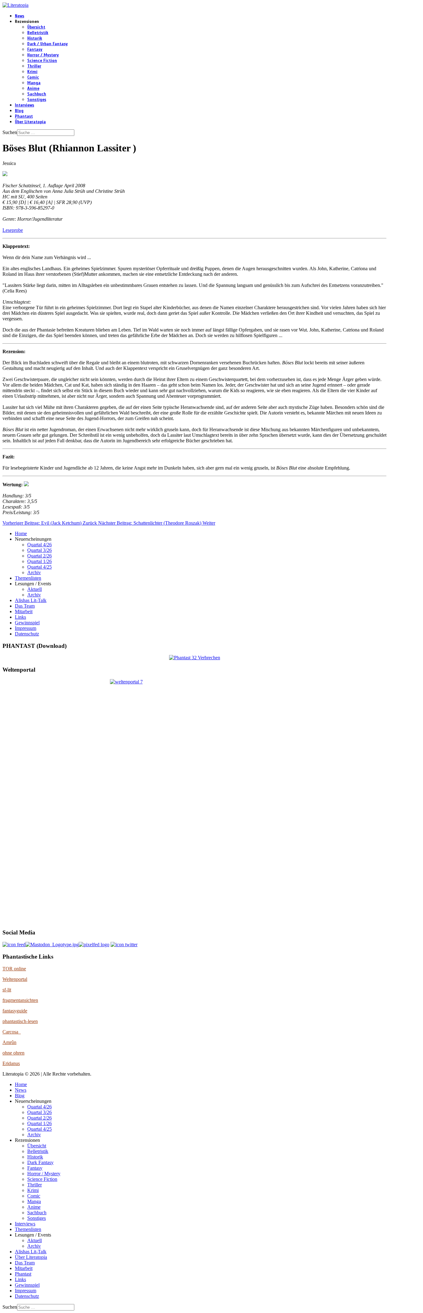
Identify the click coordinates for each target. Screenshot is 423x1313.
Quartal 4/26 (39, 544)
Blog (19, 110)
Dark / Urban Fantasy (47, 43)
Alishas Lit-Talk (30, 600)
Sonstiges (36, 99)
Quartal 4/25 (39, 567)
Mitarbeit (24, 611)
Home (21, 533)
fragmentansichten (20, 1000)
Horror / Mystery (43, 55)
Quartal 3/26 (39, 550)
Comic (33, 77)
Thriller (34, 66)
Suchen (9, 132)
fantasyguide (14, 1010)
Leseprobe (12, 230)
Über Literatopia (30, 121)
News (19, 16)
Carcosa (11, 1031)
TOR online (14, 968)
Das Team (25, 606)
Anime (33, 88)
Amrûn (9, 1042)
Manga (34, 82)
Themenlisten (28, 578)
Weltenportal (14, 979)
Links (20, 617)
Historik (34, 38)
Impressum (25, 628)
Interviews (24, 105)
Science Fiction (42, 60)
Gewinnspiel (27, 622)
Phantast (24, 116)
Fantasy (34, 49)
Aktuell (34, 589)
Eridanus (11, 1063)
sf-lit (6, 989)
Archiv (34, 572)
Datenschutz (27, 633)
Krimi (32, 71)
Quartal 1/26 (39, 561)
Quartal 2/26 (39, 555)
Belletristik (37, 32)
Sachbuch (36, 94)
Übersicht (36, 27)
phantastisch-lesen (20, 1021)
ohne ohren (13, 1052)
